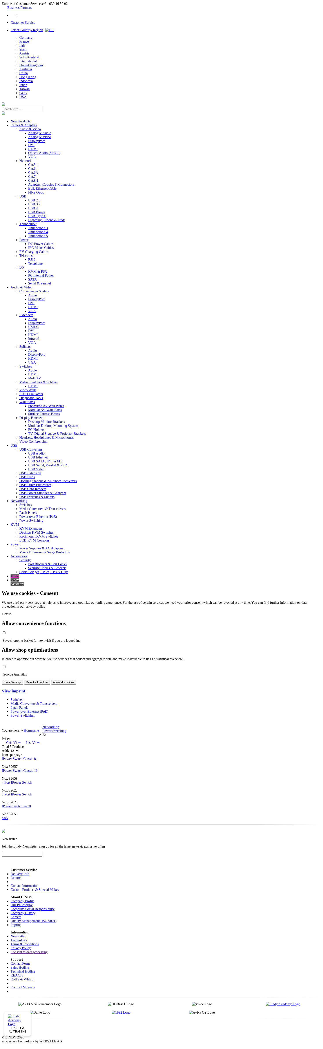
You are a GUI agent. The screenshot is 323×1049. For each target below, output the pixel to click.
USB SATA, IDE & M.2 (45, 461)
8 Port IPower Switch (17, 794)
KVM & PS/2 (37, 271)
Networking (19, 501)
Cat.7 (32, 176)
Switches (25, 366)
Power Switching (31, 520)
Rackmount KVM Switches (38, 536)
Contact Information (24, 886)
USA (23, 97)
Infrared (33, 339)
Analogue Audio (39, 133)
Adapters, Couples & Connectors (51, 184)
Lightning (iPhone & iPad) (46, 220)
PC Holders (36, 429)
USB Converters (30, 449)
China (23, 73)
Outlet (15, 576)
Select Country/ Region (27, 30)
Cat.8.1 (33, 180)
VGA (32, 157)
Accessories (19, 556)
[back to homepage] (3, 105)
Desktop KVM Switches (36, 532)
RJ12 (31, 259)
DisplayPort (36, 141)
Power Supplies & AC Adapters (41, 548)
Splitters (25, 346)
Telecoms (26, 255)
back (5, 818)
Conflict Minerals (23, 987)
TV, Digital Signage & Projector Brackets (57, 433)
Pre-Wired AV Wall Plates (46, 406)
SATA (32, 279)
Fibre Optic (36, 192)
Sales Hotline (20, 967)
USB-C (33, 327)
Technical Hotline (23, 971)
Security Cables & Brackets (47, 568)
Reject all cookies (37, 682)
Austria (24, 53)
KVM (15, 524)
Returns (16, 878)
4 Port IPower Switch (17, 782)
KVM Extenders (30, 528)
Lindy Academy (17, 582)
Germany (25, 37)
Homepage (31, 730)
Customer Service (23, 22)
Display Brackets (31, 418)
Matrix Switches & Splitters (38, 382)
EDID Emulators (31, 394)
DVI (31, 145)
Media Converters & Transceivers (42, 509)
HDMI (33, 149)
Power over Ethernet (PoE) (38, 516)
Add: (5, 750)
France (24, 41)
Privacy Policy (21, 948)
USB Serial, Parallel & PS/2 (47, 465)
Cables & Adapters (24, 125)
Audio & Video (30, 129)
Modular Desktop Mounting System (53, 426)
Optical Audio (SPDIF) (44, 153)
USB (22, 196)
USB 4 (33, 208)
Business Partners (19, 7)
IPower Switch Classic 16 (20, 770)
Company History (23, 913)
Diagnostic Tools (31, 398)
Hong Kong (27, 77)
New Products (20, 121)
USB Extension (30, 473)
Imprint (16, 925)
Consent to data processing (29, 952)
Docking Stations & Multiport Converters (48, 481)
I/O (21, 267)
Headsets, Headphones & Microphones (46, 437)
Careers (16, 917)
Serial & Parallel (39, 283)
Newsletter (18, 936)
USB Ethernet (38, 457)
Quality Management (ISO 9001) (33, 921)
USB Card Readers (32, 489)
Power (23, 240)
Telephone (35, 263)
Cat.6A (33, 172)
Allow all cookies (63, 682)
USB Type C (37, 216)
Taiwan (24, 89)
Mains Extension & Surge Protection (44, 552)
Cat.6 (32, 168)
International (28, 61)
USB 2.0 (34, 200)
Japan (23, 85)
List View (33, 743)
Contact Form (20, 963)
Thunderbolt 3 (38, 228)
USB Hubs (27, 477)
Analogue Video (39, 137)
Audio (32, 295)
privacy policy (35, 606)
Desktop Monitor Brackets (46, 422)
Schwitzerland (29, 57)
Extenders (26, 315)
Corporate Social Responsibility (32, 909)
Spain (23, 49)
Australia (25, 69)
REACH (17, 975)
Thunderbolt (27, 224)
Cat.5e (32, 165)
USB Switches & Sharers (36, 497)
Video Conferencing (33, 441)
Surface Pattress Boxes (44, 414)
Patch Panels (28, 513)
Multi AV (34, 378)
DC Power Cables (40, 244)
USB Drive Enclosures (35, 485)
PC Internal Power (41, 275)
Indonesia (26, 81)
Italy (22, 45)
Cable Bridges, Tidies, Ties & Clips (43, 572)
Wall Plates (27, 402)
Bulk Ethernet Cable (42, 188)
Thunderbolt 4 (38, 232)
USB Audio (36, 453)
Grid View (13, 743)
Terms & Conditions (25, 944)
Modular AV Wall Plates (45, 410)
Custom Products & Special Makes (35, 889)
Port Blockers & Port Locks (47, 564)
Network (25, 161)
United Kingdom (31, 65)
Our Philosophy (22, 905)
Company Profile (22, 901)
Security (25, 560)
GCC (23, 93)
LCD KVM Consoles (34, 540)
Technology (19, 940)
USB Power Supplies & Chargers (42, 493)
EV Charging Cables (33, 252)
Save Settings (13, 682)
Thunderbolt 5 (38, 236)
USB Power (36, 212)
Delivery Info (20, 874)
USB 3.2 (34, 204)
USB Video (36, 469)
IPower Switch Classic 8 (19, 759)
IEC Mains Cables (41, 248)
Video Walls (27, 390)
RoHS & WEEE (22, 979)
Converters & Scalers (34, 291)
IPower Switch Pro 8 (16, 806)
